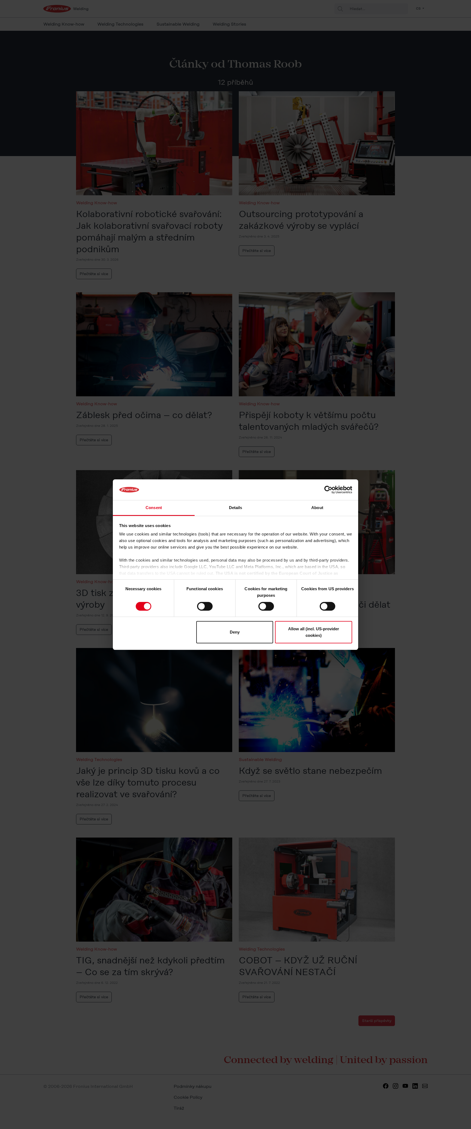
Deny (235, 632)
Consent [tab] (154, 507)
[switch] (205, 606)
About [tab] (317, 507)
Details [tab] (235, 507)
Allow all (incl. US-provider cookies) (313, 632)
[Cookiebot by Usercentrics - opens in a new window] (328, 490)
